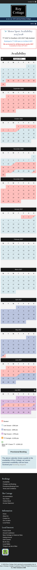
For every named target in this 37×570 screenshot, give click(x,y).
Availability (6, 482)
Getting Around (7, 537)
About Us (5, 516)
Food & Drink (7, 530)
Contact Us (6, 518)
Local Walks (6, 544)
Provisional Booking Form (11, 486)
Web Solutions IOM (19, 567)
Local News (6, 523)
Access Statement (8, 503)
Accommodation (8, 496)
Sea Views (6, 498)
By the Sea (6, 542)
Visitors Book (7, 501)
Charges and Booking (9, 484)
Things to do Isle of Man (10, 546)
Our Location (7, 520)
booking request (19, 465)
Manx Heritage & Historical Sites (13, 535)
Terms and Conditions (9, 488)
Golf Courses (7, 539)
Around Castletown (8, 533)
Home (4, 514)
